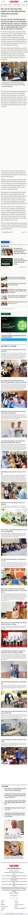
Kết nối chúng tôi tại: (14, 895)
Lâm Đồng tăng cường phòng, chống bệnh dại (13, 682)
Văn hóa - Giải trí (4, 906)
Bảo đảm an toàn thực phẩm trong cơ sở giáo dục (13, 503)
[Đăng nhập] (24, 1)
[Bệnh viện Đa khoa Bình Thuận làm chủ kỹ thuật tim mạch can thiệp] (14, 638)
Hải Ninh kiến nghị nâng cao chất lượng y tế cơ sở (17, 302)
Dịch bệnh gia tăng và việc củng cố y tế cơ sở (13, 472)
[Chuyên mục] (2, 1)
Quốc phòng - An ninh (19, 904)
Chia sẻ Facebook (5, 242)
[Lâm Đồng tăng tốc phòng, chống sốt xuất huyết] (14, 755)
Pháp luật (3, 904)
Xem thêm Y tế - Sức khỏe (8, 346)
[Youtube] (14, 898)
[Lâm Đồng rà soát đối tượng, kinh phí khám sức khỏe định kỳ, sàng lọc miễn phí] (4, 291)
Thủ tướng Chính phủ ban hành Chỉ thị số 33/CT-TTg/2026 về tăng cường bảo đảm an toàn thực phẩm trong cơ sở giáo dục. (13, 507)
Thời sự (14, 4)
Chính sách (3, 908)
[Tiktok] (11, 898)
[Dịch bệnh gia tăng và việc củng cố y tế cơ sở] (14, 490)
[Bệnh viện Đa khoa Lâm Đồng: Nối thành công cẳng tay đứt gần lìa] (4, 297)
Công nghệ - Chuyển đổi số (20, 908)
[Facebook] (17, 898)
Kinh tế (18, 4)
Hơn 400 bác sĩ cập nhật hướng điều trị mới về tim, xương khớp (16, 278)
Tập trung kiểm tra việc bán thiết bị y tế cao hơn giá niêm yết (14, 712)
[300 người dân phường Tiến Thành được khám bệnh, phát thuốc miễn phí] (7, 251)
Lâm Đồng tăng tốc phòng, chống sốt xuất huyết (13, 740)
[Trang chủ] (2, 4)
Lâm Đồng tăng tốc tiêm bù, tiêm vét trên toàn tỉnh (17, 284)
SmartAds (5, 267)
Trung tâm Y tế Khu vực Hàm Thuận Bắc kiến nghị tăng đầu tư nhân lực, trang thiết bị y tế (14, 590)
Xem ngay (4, 339)
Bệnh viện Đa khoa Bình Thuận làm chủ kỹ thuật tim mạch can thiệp (14, 623)
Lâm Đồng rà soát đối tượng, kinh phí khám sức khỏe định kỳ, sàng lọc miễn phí (17, 291)
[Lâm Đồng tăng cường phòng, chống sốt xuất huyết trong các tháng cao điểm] (14, 669)
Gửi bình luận (6, 313)
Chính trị (10, 4)
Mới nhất (5, 4)
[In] (11, 242)
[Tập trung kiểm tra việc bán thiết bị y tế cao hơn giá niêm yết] (14, 727)
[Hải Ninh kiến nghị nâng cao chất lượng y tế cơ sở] (4, 303)
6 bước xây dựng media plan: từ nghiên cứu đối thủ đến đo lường (20, 261)
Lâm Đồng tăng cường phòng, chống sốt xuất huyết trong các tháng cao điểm (13, 651)
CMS (12, 913)
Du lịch (16, 906)
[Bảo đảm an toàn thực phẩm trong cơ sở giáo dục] (14, 517)
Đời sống (23, 4)
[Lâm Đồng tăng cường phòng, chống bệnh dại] (14, 699)
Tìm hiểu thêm (22, 267)
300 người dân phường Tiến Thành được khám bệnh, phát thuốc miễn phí (20, 251)
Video (2, 910)
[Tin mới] (4, 1)
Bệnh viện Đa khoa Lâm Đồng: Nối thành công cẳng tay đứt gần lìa (17, 296)
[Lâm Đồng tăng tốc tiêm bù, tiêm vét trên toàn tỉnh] (4, 285)
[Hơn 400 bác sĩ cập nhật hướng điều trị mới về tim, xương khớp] (4, 279)
